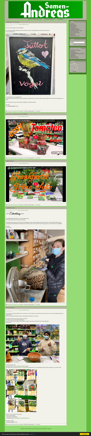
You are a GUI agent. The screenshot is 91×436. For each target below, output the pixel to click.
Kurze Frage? (73, 24)
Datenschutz (73, 34)
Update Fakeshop (74, 56)
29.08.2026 (74, 71)
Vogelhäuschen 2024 (74, 36)
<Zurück (26, 428)
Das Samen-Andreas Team (76, 30)
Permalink (38, 111)
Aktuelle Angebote (49, 19)
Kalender (73, 61)
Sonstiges (60, 19)
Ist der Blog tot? (73, 52)
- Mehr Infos (32, 434)
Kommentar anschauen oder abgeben (15, 111)
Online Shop (73, 27)
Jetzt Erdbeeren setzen (75, 50)
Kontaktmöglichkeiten (75, 29)
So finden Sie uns (74, 28)
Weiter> (45, 428)
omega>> (49, 428)
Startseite (72, 23)
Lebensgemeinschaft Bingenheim (21, 418)
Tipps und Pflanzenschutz (24, 24)
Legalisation (73, 55)
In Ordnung (84, 434)
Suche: (72, 39)
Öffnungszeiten (73, 26)
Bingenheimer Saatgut (21, 367)
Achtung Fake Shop (74, 58)
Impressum (72, 33)
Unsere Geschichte (74, 31)
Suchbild (72, 51)
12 (42, 428)
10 (38, 428)
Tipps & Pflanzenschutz (35, 19)
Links (72, 21)
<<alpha (22, 428)
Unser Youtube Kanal (75, 32)
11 (40, 428)
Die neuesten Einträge (76, 48)
